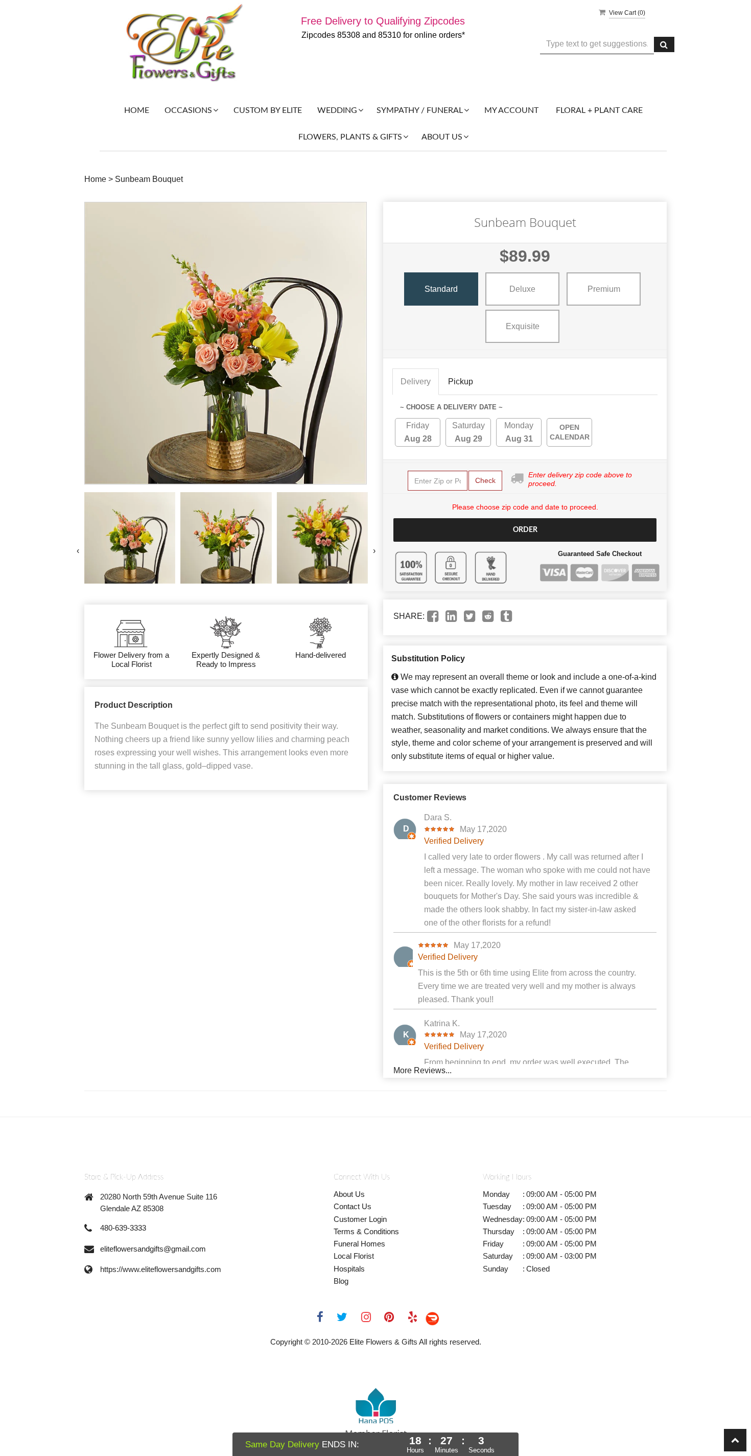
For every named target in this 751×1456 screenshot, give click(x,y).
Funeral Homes (359, 1243)
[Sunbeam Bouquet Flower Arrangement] (129, 537)
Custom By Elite (267, 110)
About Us (349, 1194)
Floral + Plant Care (599, 110)
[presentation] (78, 551)
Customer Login (360, 1219)
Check (485, 480)
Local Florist (354, 1256)
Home (136, 110)
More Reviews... (422, 1070)
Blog (341, 1281)
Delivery (416, 381)
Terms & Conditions (366, 1231)
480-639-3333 (123, 1227)
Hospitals (349, 1268)
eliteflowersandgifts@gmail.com (153, 1248)
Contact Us (352, 1206)
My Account (511, 110)
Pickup (460, 381)
